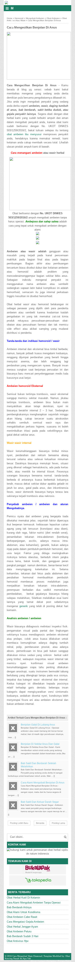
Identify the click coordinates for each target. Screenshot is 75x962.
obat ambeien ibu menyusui (24, 134)
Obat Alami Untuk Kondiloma (23, 912)
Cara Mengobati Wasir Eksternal (27, 956)
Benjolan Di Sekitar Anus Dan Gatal (40, 744)
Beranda (40, 823)
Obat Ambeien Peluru (19, 931)
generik (23, 606)
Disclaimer (51, 961)
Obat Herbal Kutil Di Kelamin (23, 897)
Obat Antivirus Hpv (18, 941)
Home (9, 18)
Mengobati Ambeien (35, 18)
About (33, 961)
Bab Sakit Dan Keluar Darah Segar (40, 802)
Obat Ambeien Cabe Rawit (22, 916)
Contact (41, 961)
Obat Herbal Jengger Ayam (22, 926)
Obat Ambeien (53, 18)
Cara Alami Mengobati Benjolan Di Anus (42, 782)
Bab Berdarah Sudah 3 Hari (22, 936)
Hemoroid (19, 18)
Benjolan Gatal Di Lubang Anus (38, 724)
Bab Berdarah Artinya (19, 907)
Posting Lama (58, 823)
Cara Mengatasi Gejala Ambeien (25, 921)
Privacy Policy (64, 961)
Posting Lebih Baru (19, 823)
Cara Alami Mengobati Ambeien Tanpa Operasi (34, 902)
